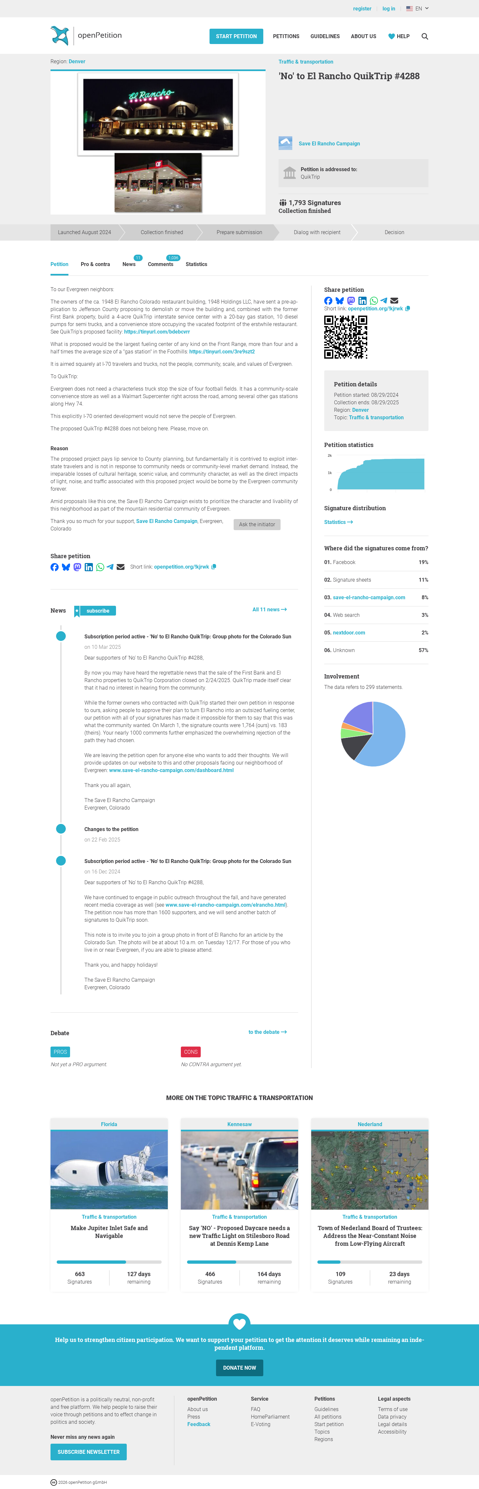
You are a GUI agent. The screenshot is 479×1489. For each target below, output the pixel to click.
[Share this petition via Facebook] (55, 567)
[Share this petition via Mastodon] (77, 567)
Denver (77, 61)
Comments (160, 261)
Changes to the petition (111, 829)
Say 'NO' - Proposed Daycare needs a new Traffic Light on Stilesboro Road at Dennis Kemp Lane (239, 1235)
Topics (322, 1432)
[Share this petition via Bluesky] (66, 567)
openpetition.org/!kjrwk (182, 567)
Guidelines (325, 36)
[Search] (425, 36)
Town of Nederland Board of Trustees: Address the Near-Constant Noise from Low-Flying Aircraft (370, 1235)
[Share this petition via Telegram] (110, 567)
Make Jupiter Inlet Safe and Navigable (109, 1232)
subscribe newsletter (89, 1452)
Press (193, 1417)
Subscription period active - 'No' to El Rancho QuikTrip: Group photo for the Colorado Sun (187, 636)
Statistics (196, 264)
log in (389, 9)
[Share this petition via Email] (120, 567)
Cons (190, 1052)
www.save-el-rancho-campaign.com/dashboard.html (171, 770)
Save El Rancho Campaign (329, 144)
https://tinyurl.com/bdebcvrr (157, 332)
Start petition (236, 36)
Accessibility (392, 1432)
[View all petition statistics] (376, 735)
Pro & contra (95, 264)
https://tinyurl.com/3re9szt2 (222, 352)
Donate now (239, 1368)
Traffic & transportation (306, 62)
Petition (59, 264)
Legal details (392, 1424)
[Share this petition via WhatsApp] (100, 567)
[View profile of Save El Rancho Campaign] (285, 148)
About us (363, 36)
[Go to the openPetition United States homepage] (87, 35)
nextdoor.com (349, 633)
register (362, 9)
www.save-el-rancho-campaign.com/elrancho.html (225, 905)
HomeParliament (270, 1417)
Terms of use (393, 1409)
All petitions (327, 1417)
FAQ (255, 1409)
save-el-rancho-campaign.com (369, 597)
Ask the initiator (257, 524)
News (129, 261)
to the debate (265, 1032)
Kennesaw (239, 1124)
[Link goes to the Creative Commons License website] (54, 1482)
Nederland (370, 1124)
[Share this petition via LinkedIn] (89, 567)
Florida (109, 1124)
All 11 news (267, 609)
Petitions (287, 36)
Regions (323, 1439)
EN (417, 9)
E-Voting (260, 1424)
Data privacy (392, 1417)
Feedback (198, 1424)
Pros (60, 1052)
